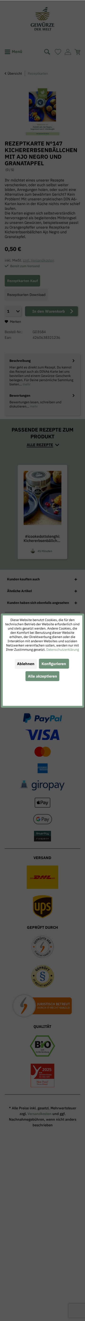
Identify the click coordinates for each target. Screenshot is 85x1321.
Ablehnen (25, 663)
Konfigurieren (54, 663)
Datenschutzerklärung (62, 649)
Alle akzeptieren (42, 676)
